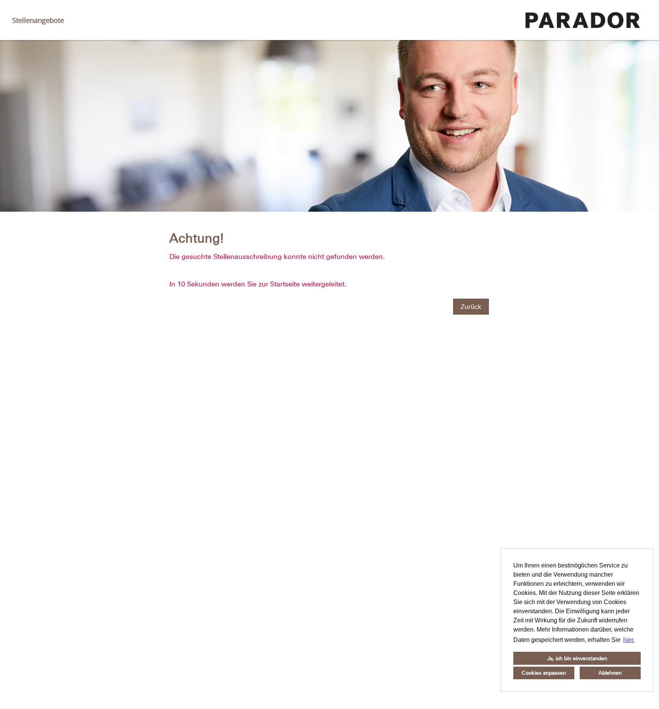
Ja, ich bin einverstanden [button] (577, 658)
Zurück (471, 306)
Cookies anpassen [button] (544, 673)
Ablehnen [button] (610, 673)
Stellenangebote (38, 20)
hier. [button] (629, 640)
